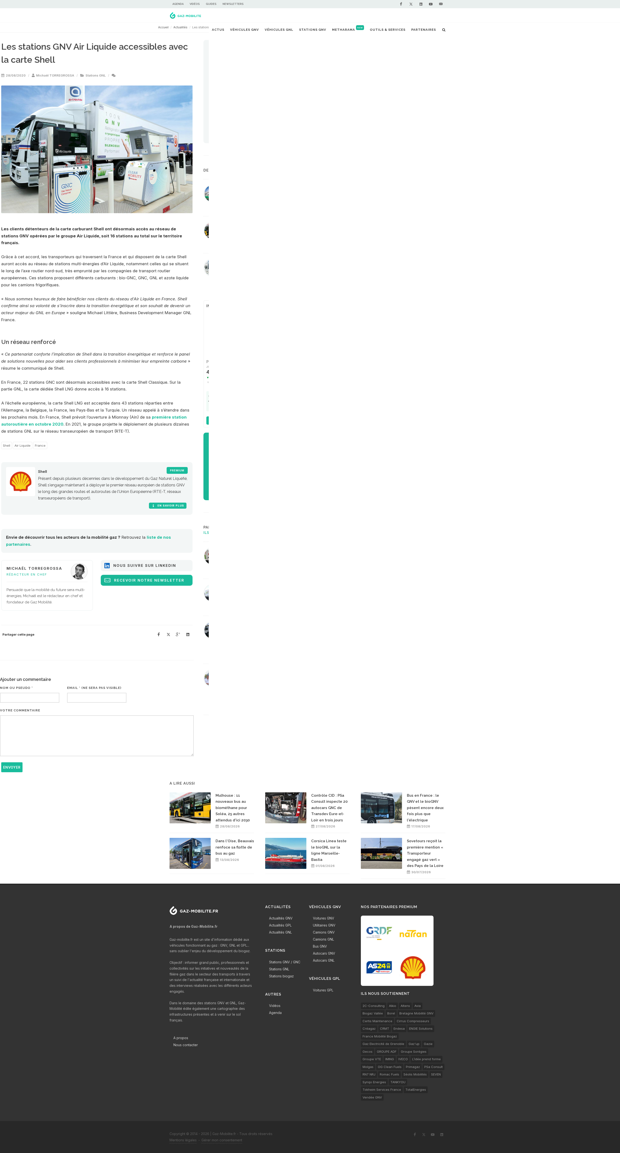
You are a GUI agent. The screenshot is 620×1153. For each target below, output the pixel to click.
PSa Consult (433, 1067)
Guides (211, 4)
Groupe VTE (372, 1059)
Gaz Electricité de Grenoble (383, 1044)
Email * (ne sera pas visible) (94, 688)
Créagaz (369, 1028)
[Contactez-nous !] (441, 4)
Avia (417, 1006)
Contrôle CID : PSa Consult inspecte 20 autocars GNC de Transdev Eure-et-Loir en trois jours (329, 807)
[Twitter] (411, 4)
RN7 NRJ (369, 1074)
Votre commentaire (20, 710)
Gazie (428, 1044)
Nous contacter (185, 1045)
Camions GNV (324, 932)
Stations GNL (95, 75)
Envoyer (12, 767)
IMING (389, 1059)
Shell (6, 445)
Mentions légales (183, 1140)
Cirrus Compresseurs (413, 1021)
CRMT (384, 1028)
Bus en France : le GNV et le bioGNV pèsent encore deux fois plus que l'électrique (425, 807)
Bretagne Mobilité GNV (416, 1013)
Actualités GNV (281, 918)
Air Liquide (23, 445)
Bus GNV (320, 946)
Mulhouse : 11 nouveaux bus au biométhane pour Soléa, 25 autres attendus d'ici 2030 (233, 807)
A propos (180, 1038)
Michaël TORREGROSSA (55, 75)
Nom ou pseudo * (16, 688)
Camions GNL (323, 939)
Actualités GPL (280, 925)
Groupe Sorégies (413, 1051)
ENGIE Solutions (421, 1028)
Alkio (392, 1006)
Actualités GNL (280, 932)
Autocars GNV (324, 953)
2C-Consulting (374, 1006)
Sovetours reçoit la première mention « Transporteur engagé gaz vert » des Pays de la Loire (425, 853)
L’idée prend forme (426, 1059)
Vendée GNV (372, 1097)
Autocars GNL (323, 960)
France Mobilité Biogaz (380, 1036)
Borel (391, 1013)
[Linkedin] (421, 4)
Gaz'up (414, 1044)
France (40, 445)
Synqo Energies (374, 1082)
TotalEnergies (415, 1089)
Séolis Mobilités (415, 1074)
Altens (405, 1006)
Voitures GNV (323, 918)
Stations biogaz (281, 976)
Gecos (367, 1051)
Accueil (163, 27)
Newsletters (233, 4)
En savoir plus (170, 505)
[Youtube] (431, 4)
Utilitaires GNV (324, 925)
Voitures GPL (323, 990)
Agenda (178, 4)
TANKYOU (397, 1082)
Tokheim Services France (382, 1089)
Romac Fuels (389, 1074)
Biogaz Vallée (373, 1013)
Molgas (368, 1067)
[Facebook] (401, 4)
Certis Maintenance (377, 1021)
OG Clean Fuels (390, 1067)
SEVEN (436, 1074)
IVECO (403, 1059)
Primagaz (413, 1067)
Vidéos (195, 4)
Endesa (399, 1028)
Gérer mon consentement (222, 1140)
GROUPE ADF (386, 1051)
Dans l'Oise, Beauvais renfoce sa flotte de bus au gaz (235, 847)
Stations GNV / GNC (284, 962)
